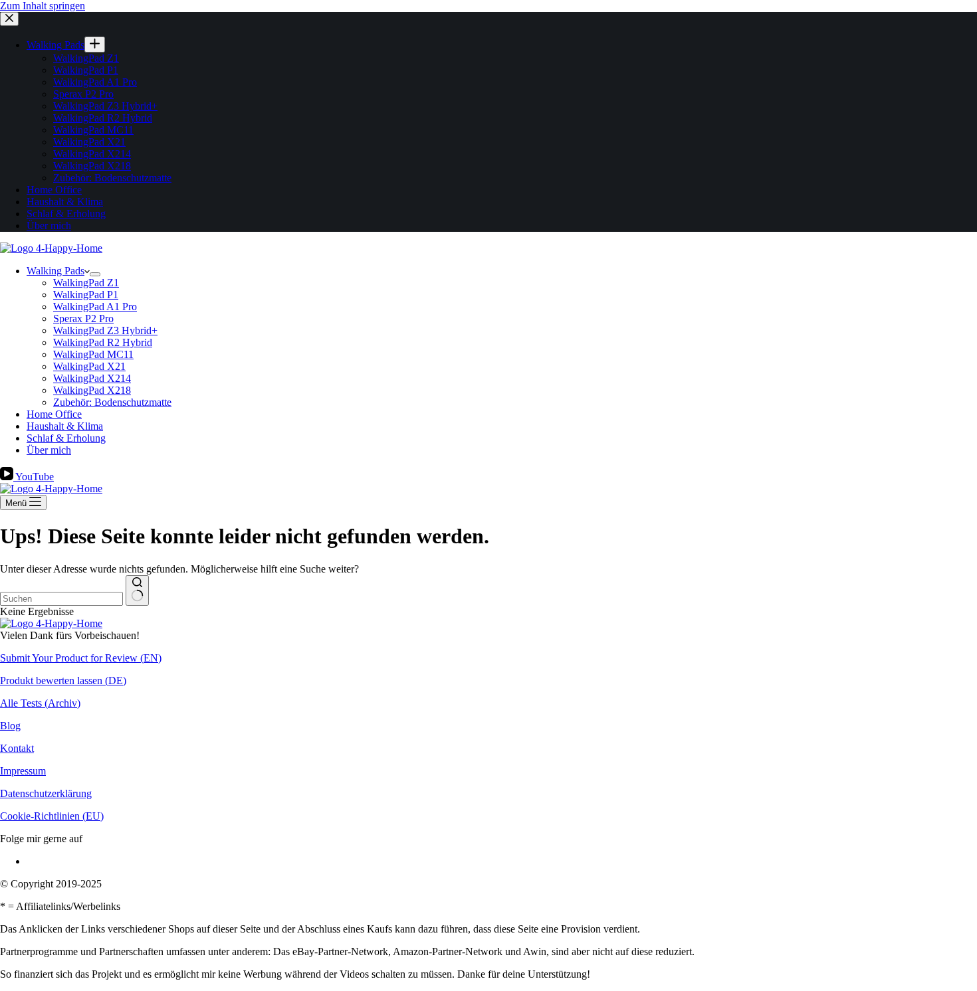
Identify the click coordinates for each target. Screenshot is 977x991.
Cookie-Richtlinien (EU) (52, 816)
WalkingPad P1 (85, 294)
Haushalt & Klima (65, 426)
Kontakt (17, 748)
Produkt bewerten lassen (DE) (63, 680)
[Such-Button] (137, 590)
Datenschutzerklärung (46, 793)
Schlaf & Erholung (66, 438)
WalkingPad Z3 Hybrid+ (105, 330)
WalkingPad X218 (92, 390)
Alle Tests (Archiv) (40, 703)
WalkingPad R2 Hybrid (102, 342)
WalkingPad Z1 (86, 282)
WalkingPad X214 (92, 378)
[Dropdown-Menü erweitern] (95, 274)
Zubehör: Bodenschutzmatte (112, 402)
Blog (10, 725)
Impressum (23, 770)
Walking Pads (55, 270)
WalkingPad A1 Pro (95, 306)
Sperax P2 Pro (83, 318)
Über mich (49, 450)
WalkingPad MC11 (93, 354)
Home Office (54, 414)
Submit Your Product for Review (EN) (81, 658)
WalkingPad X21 (89, 366)
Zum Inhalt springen (42, 5)
